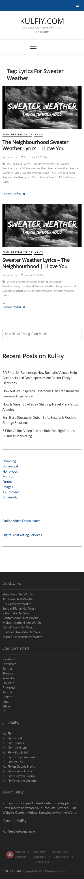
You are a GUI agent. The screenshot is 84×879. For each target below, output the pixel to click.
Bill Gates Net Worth (16, 604)
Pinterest (8, 687)
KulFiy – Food (12, 738)
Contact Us (39, 851)
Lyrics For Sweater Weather (23, 281)
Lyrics (38, 134)
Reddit (7, 697)
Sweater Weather (57, 168)
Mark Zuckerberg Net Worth (22, 637)
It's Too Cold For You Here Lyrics (26, 163)
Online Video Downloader (21, 521)
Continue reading (20, 194)
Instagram (9, 664)
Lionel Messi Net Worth (18, 627)
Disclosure (40, 856)
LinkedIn (8, 683)
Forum (7, 482)
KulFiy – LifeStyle (14, 747)
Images (7, 487)
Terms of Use (42, 861)
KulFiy (7, 733)
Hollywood (10, 471)
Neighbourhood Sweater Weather (34, 286)
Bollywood (10, 466)
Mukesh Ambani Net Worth (21, 622)
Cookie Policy (61, 856)
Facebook (9, 659)
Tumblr (7, 692)
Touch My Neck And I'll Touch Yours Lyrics (38, 179)
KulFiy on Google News (18, 766)
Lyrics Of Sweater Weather (30, 168)
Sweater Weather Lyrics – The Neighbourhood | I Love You (36, 262)
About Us (20, 851)
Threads (8, 673)
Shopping (9, 461)
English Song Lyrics (17, 134)
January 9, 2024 (33, 275)
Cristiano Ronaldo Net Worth (22, 632)
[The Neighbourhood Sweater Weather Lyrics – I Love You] (42, 107)
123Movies (10, 492)
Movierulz (9, 497)
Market (8, 476)
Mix (5, 711)
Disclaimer (20, 856)
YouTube (8, 678)
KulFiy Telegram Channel (19, 780)
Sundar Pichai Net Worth (19, 608)
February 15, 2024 (35, 157)
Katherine (11, 157)
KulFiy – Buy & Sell (15, 752)
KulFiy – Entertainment (18, 757)
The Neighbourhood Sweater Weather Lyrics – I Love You (35, 145)
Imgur (6, 701)
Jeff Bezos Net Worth (17, 599)
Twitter (7, 668)
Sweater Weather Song (35, 172)
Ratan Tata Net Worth (17, 613)
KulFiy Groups (12, 762)
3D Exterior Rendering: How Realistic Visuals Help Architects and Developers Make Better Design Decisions (39, 377)
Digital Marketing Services (22, 535)
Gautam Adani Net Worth (20, 618)
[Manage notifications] (9, 854)
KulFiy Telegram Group (18, 776)
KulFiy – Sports (13, 743)
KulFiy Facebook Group (18, 771)
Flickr (6, 706)
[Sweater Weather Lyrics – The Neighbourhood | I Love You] (42, 225)
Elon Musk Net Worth (17, 594)
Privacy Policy (61, 851)
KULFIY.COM (42, 21)
